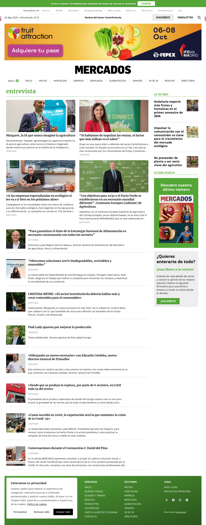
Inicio (28, 80)
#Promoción (147, 10)
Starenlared (180, 512)
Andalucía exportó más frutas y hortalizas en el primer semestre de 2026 (168, 109)
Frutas (43, 80)
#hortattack (73, 10)
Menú (11, 80)
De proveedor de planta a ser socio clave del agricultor (168, 161)
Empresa (79, 80)
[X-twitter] (166, 500)
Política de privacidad (177, 491)
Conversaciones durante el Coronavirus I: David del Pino (68, 448)
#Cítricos (46, 10)
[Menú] (17, 80)
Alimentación (117, 80)
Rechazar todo (41, 511)
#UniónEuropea (165, 10)
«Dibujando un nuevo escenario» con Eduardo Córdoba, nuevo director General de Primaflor (72, 357)
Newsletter (92, 503)
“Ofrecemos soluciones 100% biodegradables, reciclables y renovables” (69, 262)
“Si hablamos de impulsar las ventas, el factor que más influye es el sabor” (111, 137)
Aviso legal (171, 487)
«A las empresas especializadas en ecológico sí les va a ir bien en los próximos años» (39, 197)
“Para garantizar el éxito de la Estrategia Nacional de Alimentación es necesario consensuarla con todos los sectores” (77, 233)
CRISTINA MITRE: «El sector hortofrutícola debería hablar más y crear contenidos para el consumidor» (74, 295)
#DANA (59, 10)
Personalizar (20, 511)
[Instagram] (180, 500)
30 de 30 (153, 80)
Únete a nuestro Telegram (101, 512)
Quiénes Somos (94, 491)
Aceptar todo (63, 511)
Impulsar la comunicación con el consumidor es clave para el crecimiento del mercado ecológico (169, 137)
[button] (199, 17)
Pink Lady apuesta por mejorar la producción (59, 327)
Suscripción (92, 508)
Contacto (91, 516)
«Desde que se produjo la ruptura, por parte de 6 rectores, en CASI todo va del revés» (74, 387)
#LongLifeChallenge (93, 10)
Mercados (96, 80)
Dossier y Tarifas (95, 495)
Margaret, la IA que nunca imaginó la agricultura (40, 135)
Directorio (188, 80)
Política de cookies (37, 504)
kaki (180, 10)
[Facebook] (173, 500)
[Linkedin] (186, 500)
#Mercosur (131, 10)
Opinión (137, 80)
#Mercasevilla (114, 10)
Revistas (170, 80)
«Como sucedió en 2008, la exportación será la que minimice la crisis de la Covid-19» (77, 416)
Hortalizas (60, 80)
